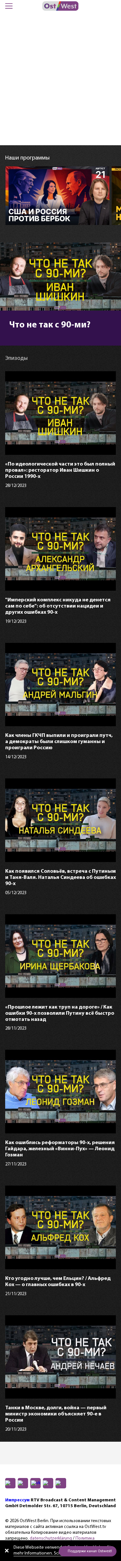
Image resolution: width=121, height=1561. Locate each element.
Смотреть (31, 213)
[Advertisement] (60, 81)
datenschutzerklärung (51, 1538)
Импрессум (17, 1500)
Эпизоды (75, 213)
